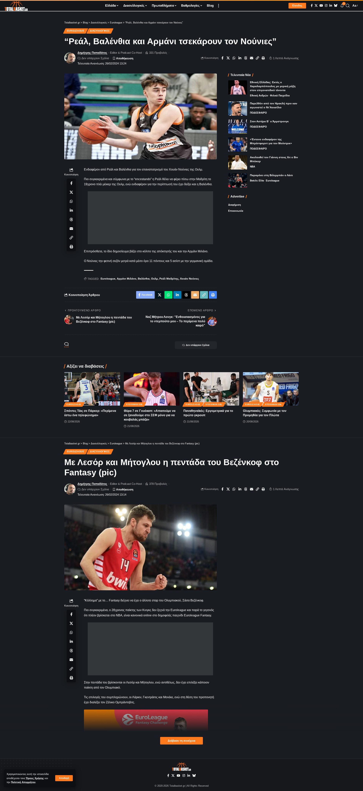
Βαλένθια (144, 278)
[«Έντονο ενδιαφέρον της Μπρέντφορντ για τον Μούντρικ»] (237, 144)
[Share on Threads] (245, 58)
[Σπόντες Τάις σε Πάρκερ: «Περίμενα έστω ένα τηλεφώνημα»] (92, 389)
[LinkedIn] (330, 5)
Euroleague (75, 31)
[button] (64, 778)
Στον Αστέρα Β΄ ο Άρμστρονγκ (269, 121)
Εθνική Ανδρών (259, 95)
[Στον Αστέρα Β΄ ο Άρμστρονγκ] (237, 126)
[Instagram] (326, 5)
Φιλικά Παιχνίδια (280, 95)
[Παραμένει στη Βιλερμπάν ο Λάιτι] (237, 180)
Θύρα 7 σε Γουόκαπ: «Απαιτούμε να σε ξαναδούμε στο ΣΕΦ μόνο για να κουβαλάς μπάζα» (149, 415)
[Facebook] (312, 5)
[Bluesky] (335, 5)
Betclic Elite (257, 180)
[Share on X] (228, 58)
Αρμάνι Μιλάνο (126, 278)
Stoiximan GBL (134, 404)
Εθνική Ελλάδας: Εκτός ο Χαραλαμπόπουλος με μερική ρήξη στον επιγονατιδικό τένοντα (273, 86)
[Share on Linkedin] (240, 58)
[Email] (251, 58)
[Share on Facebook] (222, 58)
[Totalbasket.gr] (16, 5)
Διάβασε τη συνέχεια (181, 740)
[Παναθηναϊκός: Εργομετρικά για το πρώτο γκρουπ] (211, 389)
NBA (252, 166)
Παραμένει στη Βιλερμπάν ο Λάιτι (271, 175)
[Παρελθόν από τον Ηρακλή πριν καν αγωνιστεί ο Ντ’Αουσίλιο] (237, 108)
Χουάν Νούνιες (189, 278)
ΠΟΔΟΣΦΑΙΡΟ (258, 112)
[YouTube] (321, 5)
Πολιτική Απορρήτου (23, 782)
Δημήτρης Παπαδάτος (92, 52)
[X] (316, 5)
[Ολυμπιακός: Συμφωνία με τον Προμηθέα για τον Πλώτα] (271, 389)
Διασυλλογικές (99, 31)
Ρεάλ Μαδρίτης (168, 278)
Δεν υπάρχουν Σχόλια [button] (197, 345)
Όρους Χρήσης (35, 778)
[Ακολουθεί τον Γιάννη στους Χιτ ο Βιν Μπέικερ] (237, 162)
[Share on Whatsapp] (234, 58)
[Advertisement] (150, 217)
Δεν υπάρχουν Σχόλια (95, 58)
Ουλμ (154, 278)
